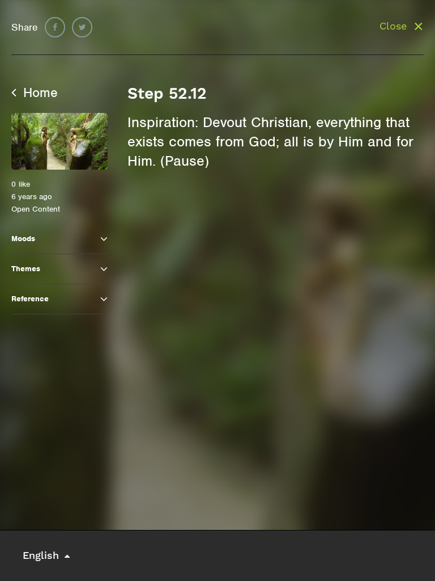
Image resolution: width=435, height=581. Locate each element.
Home (38, 92)
